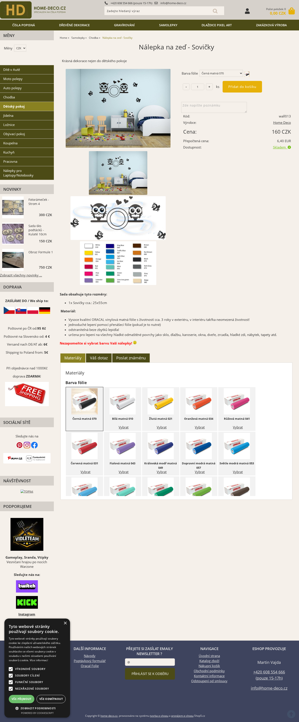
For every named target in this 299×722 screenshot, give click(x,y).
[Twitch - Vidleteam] (27, 586)
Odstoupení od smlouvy (209, 681)
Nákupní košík (209, 666)
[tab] (72, 358)
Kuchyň (8, 152)
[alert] (37, 668)
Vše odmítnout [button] (51, 699)
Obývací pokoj (14, 134)
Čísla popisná (23, 25)
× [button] (65, 623)
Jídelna (8, 115)
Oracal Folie (90, 666)
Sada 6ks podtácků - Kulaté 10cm (37, 230)
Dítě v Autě (11, 69)
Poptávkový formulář (90, 661)
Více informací (39, 660)
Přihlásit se (247, 11)
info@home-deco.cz (173, 3)
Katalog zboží (209, 661)
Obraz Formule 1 (40, 252)
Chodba (9, 97)
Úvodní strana (209, 656)
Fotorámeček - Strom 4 (38, 202)
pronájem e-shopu (182, 716)
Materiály (72, 357)
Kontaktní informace (209, 676)
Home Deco (282, 122)
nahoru (292, 715)
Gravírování (124, 25)
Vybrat (123, 427)
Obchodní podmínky (209, 671)
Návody (89, 656)
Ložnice (9, 124)
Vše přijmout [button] (22, 699)
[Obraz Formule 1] (13, 260)
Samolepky (168, 25)
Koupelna (10, 143)
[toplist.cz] (27, 491)
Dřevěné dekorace (74, 25)
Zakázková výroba (271, 25)
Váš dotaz (99, 357)
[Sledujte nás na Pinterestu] (19, 447)
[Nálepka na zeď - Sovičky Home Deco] (118, 108)
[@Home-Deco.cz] (27, 447)
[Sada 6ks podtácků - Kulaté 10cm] (13, 234)
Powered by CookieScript (37, 713)
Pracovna (10, 161)
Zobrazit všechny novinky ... (21, 275)
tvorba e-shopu (159, 716)
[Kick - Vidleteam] (27, 602)
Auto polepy (12, 88)
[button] (37, 708)
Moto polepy (13, 79)
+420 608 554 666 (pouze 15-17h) (131, 3)
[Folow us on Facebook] (34, 447)
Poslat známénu (131, 357)
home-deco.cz (109, 716)
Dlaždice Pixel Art (217, 25)
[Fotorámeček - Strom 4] (13, 208)
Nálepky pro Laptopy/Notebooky (18, 173)
